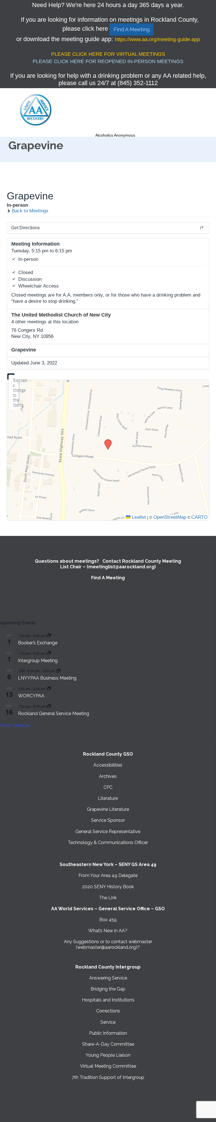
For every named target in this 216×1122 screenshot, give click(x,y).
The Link (108, 897)
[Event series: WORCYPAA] (49, 688)
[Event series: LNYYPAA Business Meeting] (58, 670)
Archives (108, 776)
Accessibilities (107, 765)
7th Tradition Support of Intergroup (108, 1077)
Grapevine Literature (108, 809)
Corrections (108, 1011)
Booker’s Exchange (37, 642)
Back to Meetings (29, 210)
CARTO (199, 517)
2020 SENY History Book (108, 886)
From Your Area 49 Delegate (108, 875)
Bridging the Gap (108, 989)
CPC (108, 787)
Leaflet (138, 517)
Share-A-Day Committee (108, 1044)
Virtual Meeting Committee (108, 1066)
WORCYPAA (31, 695)
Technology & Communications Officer (108, 842)
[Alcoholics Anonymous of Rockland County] (36, 110)
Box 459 (108, 919)
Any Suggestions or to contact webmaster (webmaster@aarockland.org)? (108, 944)
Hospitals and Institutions (108, 1000)
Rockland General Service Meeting (53, 713)
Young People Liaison (108, 1055)
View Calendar (15, 725)
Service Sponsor (108, 820)
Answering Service (108, 978)
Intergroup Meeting (38, 660)
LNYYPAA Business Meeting (47, 678)
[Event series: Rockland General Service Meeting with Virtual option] (49, 706)
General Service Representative (107, 831)
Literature (108, 798)
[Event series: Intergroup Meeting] (49, 653)
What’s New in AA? (107, 930)
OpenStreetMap (169, 517)
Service (108, 1022)
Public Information (108, 1033)
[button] (106, 441)
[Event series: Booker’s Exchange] (49, 635)
